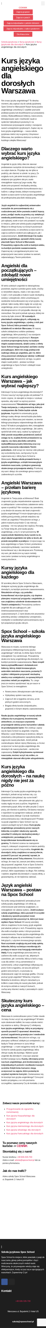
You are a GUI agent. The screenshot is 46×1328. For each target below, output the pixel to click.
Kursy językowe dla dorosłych (21, 43)
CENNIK (22, 1146)
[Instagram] (11, 1282)
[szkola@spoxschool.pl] (23, 1317)
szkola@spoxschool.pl (24, 1160)
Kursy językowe (27, 42)
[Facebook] (4, 1282)
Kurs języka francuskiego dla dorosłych (24, 1133)
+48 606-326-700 (24, 1157)
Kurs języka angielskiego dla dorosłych (24, 1122)
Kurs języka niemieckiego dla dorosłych (24, 1126)
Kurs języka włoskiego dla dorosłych (23, 1130)
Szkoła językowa (9, 42)
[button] (43, 3)
